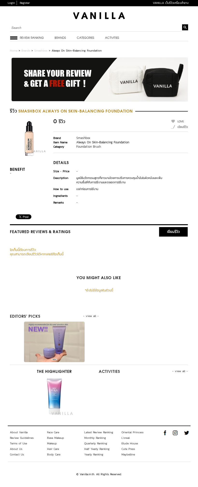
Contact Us (17, 454)
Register (25, 3)
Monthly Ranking (95, 438)
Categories (85, 38)
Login (11, 3)
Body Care (53, 454)
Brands (60, 38)
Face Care (53, 432)
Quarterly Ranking (95, 443)
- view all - (91, 316)
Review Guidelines (22, 438)
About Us (16, 449)
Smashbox (41, 50)
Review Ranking (32, 38)
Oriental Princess (132, 432)
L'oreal (125, 438)
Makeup (52, 443)
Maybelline (128, 454)
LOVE (180, 121)
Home (13, 50)
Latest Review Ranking (98, 432)
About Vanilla (19, 432)
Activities (112, 38)
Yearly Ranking (93, 454)
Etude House (129, 443)
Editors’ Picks (25, 317)
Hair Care (53, 449)
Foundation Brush (88, 146)
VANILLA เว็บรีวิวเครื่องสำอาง (171, 3)
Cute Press (128, 449)
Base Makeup (55, 438)
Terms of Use (18, 443)
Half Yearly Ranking (97, 449)
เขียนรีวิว (182, 127)
